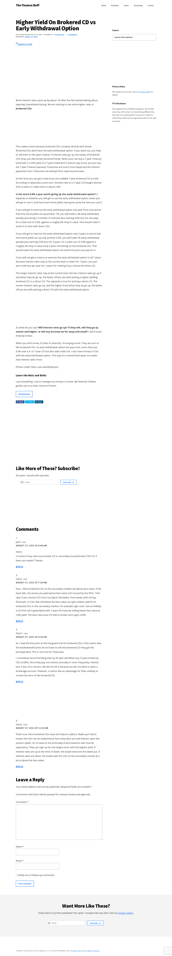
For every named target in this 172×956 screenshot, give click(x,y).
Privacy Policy (77, 951)
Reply (19, 566)
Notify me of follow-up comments (35, 875)
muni (36, 37)
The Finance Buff (27, 5)
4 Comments (72, 34)
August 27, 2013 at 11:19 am (32, 727)
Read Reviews (24, 394)
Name (20, 846)
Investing (60, 34)
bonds (27, 37)
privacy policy (144, 92)
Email (20, 860)
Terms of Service (93, 951)
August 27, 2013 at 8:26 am (31, 636)
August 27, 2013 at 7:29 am (31, 582)
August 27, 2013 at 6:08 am (31, 545)
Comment (22, 802)
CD (32, 37)
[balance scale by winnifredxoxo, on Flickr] (24, 44)
